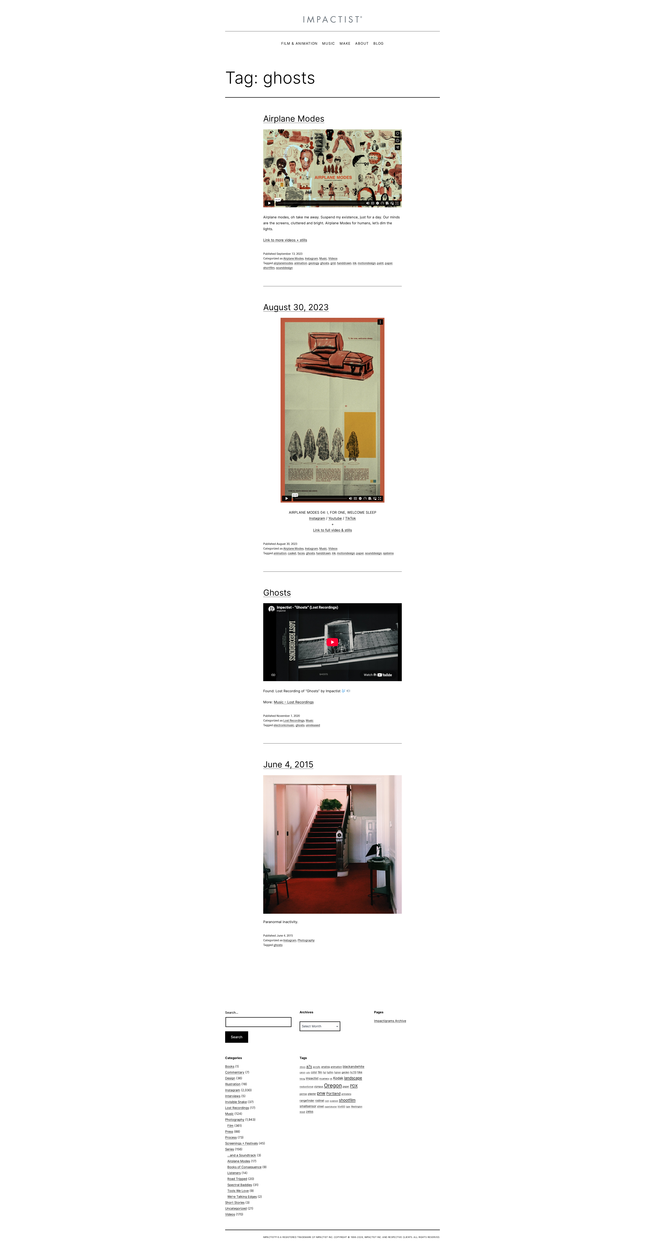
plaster (312, 1093)
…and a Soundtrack (241, 1155)
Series (229, 1149)
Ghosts (277, 592)
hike (359, 1072)
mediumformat (306, 1086)
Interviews (232, 1096)
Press (229, 1131)
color (314, 1072)
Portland (333, 1093)
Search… (231, 1012)
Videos (332, 258)
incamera (324, 1078)
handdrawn (344, 263)
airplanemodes (283, 263)
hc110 (353, 1072)
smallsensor (308, 1106)
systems (388, 553)
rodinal (319, 1100)
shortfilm (269, 268)
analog (325, 1066)
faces (301, 553)
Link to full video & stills (332, 530)
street (320, 1106)
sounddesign (284, 268)
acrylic (316, 1066)
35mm (302, 1067)
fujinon (337, 1072)
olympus (318, 1086)
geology (313, 263)
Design (230, 1078)
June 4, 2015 (288, 764)
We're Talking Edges (242, 1196)
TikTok (350, 518)
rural (327, 1101)
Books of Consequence (244, 1167)
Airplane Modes (293, 118)
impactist (312, 1078)
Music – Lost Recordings (294, 702)
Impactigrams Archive (390, 1021)
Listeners (234, 1173)
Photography (306, 940)
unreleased (313, 725)
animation (300, 263)
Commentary (234, 1072)
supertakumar (331, 1106)
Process (231, 1137)
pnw (321, 1093)
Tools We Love (238, 1191)
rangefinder (307, 1100)
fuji (324, 1072)
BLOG (378, 43)
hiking (302, 1079)
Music (323, 258)
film (320, 1072)
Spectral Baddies (239, 1185)
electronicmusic (284, 725)
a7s (309, 1066)
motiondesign (367, 263)
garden (345, 1072)
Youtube (335, 518)
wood (302, 1111)
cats (308, 1072)
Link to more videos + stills (285, 240)
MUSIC (328, 43)
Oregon (333, 1085)
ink (354, 263)
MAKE (345, 43)
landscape (353, 1078)
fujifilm (330, 1072)
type (348, 1106)
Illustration (233, 1084)
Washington (356, 1106)
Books (229, 1066)
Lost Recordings (293, 720)
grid (333, 263)
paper (388, 263)
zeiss (309, 1111)
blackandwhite (353, 1066)
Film (230, 1125)
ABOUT (362, 43)
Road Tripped (237, 1179)
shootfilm (347, 1100)
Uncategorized (236, 1208)
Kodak (338, 1078)
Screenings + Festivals (241, 1143)
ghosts (324, 263)
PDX (354, 1085)
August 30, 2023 (296, 307)
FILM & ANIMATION (299, 43)
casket (292, 553)
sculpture (334, 1101)
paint (380, 263)
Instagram (311, 258)
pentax (303, 1093)
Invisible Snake (236, 1102)
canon (302, 1072)
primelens (346, 1094)
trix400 (341, 1106)
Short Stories (235, 1202)
